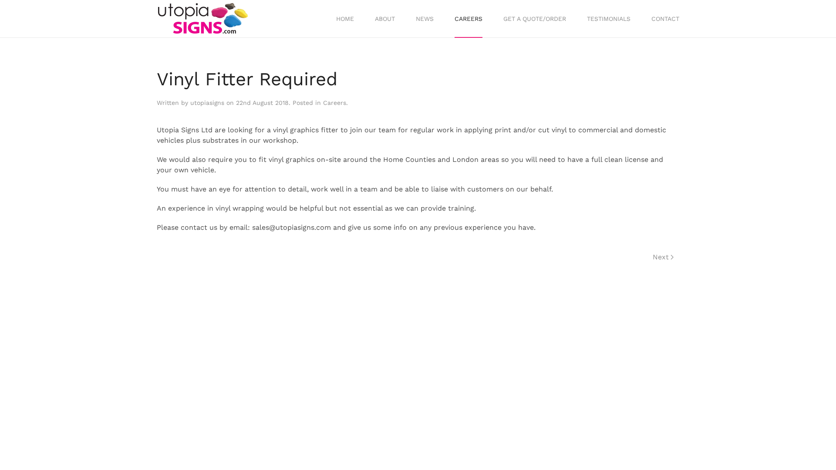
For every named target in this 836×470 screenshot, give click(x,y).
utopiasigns (207, 102)
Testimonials (608, 18)
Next (661, 257)
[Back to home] (203, 18)
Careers (468, 18)
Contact (665, 18)
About (385, 18)
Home (345, 18)
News (425, 18)
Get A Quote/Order (534, 18)
